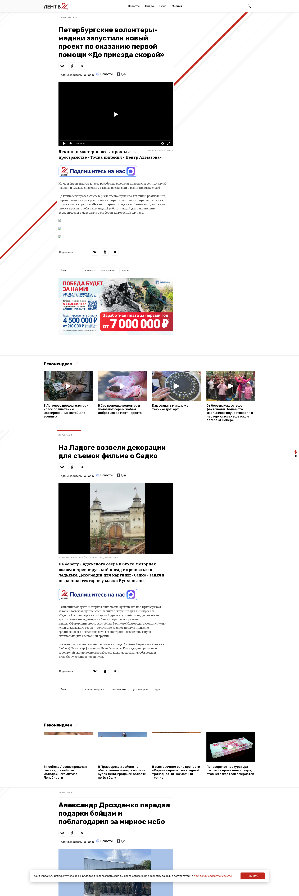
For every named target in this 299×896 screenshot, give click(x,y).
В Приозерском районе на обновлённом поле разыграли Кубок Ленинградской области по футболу (122, 772)
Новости (134, 6)
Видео (149, 6)
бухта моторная (140, 689)
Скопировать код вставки (160, 150)
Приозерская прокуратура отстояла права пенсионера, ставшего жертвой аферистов (230, 770)
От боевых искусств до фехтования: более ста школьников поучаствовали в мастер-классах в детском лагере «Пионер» (229, 413)
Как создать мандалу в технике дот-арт (170, 407)
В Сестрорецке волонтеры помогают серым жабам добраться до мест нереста (120, 409)
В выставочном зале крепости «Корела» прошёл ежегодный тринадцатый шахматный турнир (176, 772)
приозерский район (94, 689)
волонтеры (90, 270)
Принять (252, 876)
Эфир (162, 6)
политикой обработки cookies (213, 876)
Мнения (177, 6)
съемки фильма (118, 689)
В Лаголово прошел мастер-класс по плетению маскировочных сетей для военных (66, 411)
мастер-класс (108, 270)
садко (157, 689)
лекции (125, 270)
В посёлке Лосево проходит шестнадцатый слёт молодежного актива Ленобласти (66, 772)
